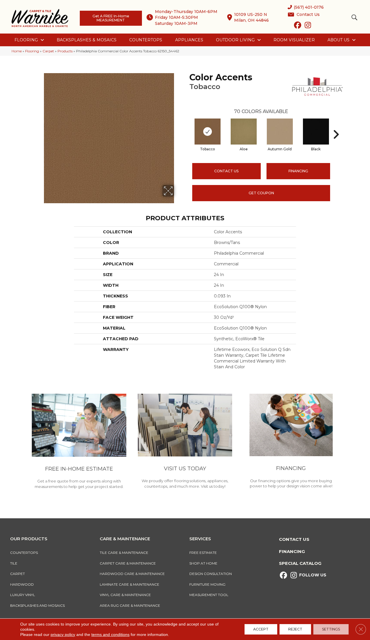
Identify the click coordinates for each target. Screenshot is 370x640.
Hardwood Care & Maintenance (132, 573)
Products (65, 51)
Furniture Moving (208, 584)
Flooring (32, 51)
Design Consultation (210, 573)
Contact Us (226, 171)
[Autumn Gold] (279, 131)
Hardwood (22, 584)
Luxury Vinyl (22, 595)
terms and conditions (110, 634)
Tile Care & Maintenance (124, 552)
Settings (331, 629)
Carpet (48, 51)
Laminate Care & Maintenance (129, 584)
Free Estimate (203, 552)
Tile (13, 563)
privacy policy (63, 634)
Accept (261, 629)
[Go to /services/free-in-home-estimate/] (79, 442)
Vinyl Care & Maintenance (125, 595)
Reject (295, 629)
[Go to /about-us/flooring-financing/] (291, 442)
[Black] (315, 131)
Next (336, 126)
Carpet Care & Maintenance (128, 563)
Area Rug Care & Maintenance (130, 605)
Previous (186, 126)
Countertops (24, 552)
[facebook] (297, 26)
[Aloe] (243, 131)
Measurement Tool (208, 595)
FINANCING (298, 171)
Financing (292, 551)
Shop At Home (203, 563)
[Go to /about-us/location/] (185, 442)
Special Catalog (300, 563)
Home (17, 51)
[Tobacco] (207, 131)
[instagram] (307, 26)
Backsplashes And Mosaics (37, 605)
